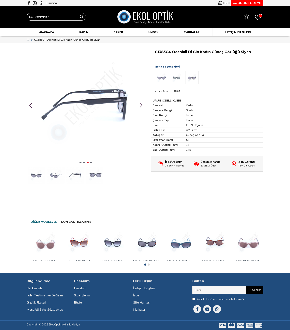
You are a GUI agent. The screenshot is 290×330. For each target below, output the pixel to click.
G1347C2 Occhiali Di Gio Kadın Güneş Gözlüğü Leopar (79, 260)
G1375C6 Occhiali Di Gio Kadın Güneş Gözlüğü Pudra (248, 260)
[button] (31, 105)
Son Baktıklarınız (76, 222)
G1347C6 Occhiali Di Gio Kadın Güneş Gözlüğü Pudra (45, 260)
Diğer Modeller (44, 222)
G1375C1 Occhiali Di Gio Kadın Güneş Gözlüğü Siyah (147, 260)
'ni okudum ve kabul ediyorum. (222, 299)
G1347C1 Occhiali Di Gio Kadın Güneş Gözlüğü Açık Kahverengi (113, 260)
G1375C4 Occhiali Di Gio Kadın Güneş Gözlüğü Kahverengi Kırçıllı (214, 260)
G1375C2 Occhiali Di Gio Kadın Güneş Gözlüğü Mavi (181, 260)
